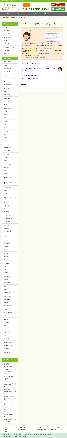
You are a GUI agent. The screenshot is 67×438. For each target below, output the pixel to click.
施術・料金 (21, 13)
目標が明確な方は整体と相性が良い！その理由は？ (10, 378)
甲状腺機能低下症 (8, 342)
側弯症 (5, 134)
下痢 (5, 289)
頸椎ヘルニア (7, 144)
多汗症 (5, 104)
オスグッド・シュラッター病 (10, 235)
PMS (5, 91)
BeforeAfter (6, 50)
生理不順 (6, 272)
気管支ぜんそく (7, 302)
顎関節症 (6, 131)
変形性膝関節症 (7, 231)
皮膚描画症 (6, 329)
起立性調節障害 (7, 94)
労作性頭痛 (6, 338)
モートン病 (6, 253)
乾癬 (5, 325)
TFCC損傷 (6, 205)
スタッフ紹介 (33, 13)
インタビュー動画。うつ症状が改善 (30, 78)
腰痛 (5, 208)
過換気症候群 (7, 296)
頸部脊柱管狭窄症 (8, 147)
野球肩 (5, 170)
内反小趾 (6, 259)
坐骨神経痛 (6, 228)
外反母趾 (6, 256)
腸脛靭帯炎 (6, 225)
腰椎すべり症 (7, 215)
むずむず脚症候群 (8, 108)
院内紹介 (46, 13)
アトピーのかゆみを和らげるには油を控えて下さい (10, 409)
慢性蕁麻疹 (6, 322)
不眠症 (5, 81)
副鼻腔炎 (6, 309)
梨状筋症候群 (7, 221)
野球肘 (5, 173)
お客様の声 (7, 17)
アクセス (59, 13)
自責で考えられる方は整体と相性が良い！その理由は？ (10, 384)
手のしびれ (6, 202)
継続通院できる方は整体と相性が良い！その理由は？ (10, 398)
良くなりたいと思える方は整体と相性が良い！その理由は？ (10, 371)
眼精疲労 (6, 121)
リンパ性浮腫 (7, 332)
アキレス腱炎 (7, 243)
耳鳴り (5, 127)
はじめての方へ (7, 27)
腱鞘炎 (5, 190)
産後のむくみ (7, 352)
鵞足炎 (5, 249)
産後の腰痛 (7, 348)
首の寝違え (6, 157)
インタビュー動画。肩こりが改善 (29, 75)
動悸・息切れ (7, 299)
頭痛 (5, 117)
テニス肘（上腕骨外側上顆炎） (10, 178)
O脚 (5, 266)
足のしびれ (6, 263)
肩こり (5, 160)
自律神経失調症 (7, 61)
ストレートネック (8, 141)
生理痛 (5, 269)
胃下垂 (5, 75)
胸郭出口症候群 (7, 164)
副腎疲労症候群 (7, 84)
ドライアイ (6, 319)
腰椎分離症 (6, 211)
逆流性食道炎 (7, 71)
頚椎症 (5, 137)
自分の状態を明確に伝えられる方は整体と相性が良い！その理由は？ (10, 365)
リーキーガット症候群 (9, 78)
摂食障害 (6, 114)
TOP (8, 13)
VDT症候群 (6, 154)
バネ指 (5, 193)
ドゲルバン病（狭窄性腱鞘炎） (10, 197)
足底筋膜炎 (6, 246)
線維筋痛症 (6, 111)
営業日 (5, 53)
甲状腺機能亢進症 (8, 345)
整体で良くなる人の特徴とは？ (10, 403)
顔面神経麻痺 (7, 292)
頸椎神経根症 (7, 150)
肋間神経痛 (6, 167)
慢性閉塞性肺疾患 (8, 305)
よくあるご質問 (7, 37)
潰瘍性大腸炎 (7, 276)
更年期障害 (6, 88)
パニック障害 (7, 101)
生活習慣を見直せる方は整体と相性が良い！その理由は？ (10, 391)
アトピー (6, 65)
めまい (5, 124)
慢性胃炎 (6, 279)
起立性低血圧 (7, 98)
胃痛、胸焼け (7, 282)
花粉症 (5, 315)
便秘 (5, 286)
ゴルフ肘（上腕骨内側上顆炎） (10, 183)
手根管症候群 (7, 187)
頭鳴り (6, 335)
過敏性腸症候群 (7, 68)
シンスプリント (7, 240)
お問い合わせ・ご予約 (9, 47)
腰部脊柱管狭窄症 (8, 218)
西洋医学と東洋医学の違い (10, 415)
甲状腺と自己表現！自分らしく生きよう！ (10, 420)
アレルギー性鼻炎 (8, 312)
